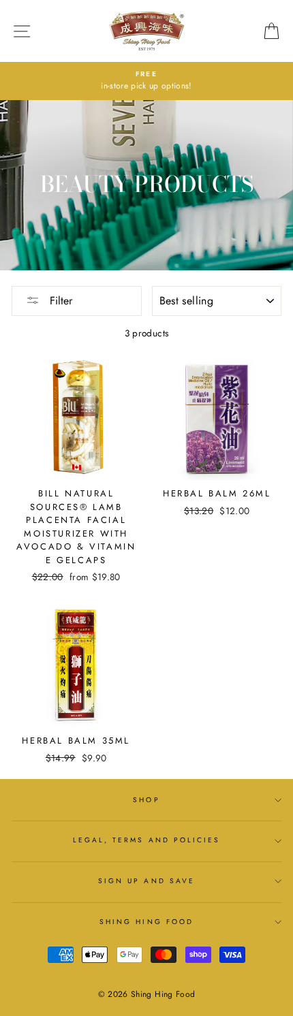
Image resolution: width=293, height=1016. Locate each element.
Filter (59, 300)
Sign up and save (146, 881)
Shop (146, 800)
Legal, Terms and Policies (147, 840)
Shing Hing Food (146, 922)
